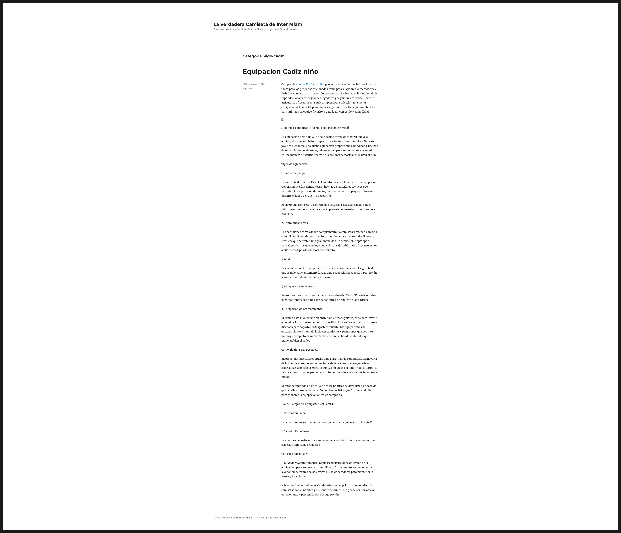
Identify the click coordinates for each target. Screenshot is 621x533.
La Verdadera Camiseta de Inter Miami (258, 24)
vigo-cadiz (248, 88)
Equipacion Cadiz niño (280, 71)
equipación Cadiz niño (310, 84)
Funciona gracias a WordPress (270, 517)
